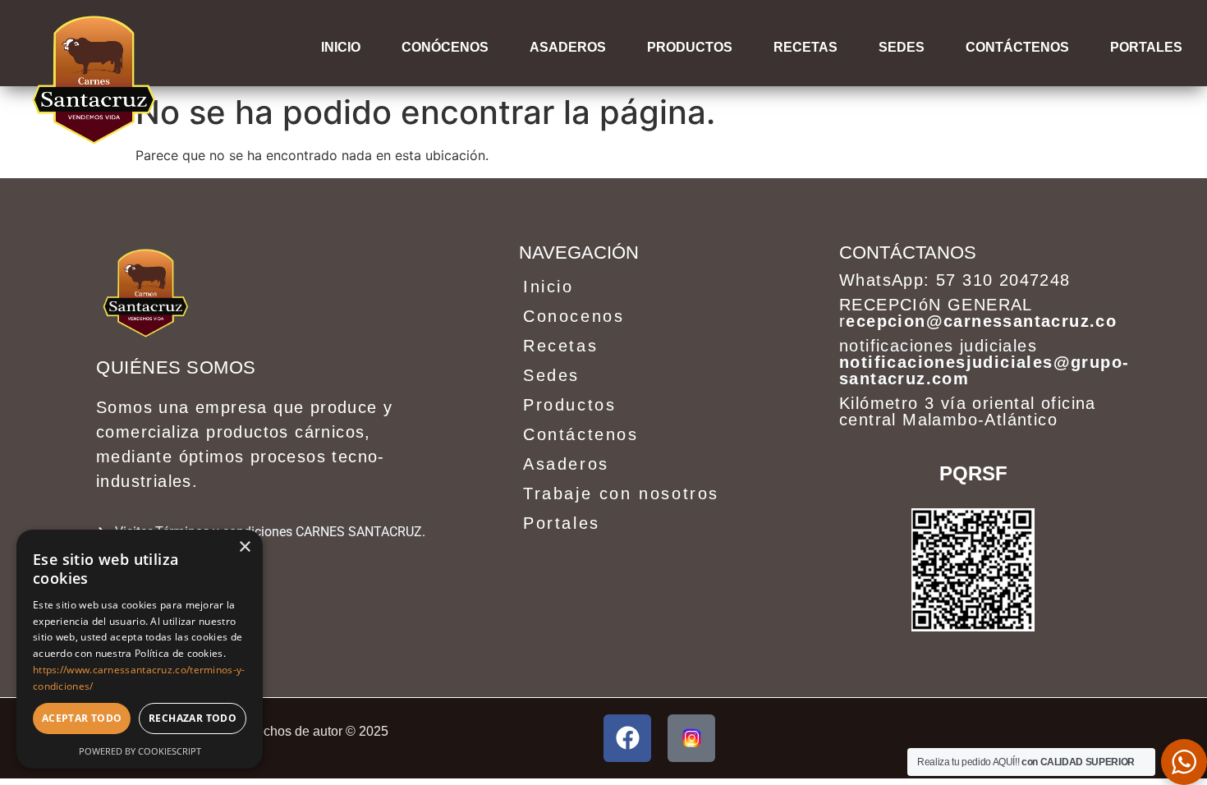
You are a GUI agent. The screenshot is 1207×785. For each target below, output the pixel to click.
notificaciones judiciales (984, 362)
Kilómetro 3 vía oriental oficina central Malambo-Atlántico (967, 411)
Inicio (340, 47)
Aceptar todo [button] (82, 718)
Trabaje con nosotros (621, 493)
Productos (689, 47)
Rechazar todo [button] (192, 718)
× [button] (244, 547)
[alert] (139, 649)
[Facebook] (627, 738)
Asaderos (568, 47)
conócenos (445, 47)
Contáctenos (1017, 47)
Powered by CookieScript (140, 751)
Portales (561, 523)
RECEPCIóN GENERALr (978, 313)
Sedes (902, 47)
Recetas (805, 47)
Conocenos (573, 316)
